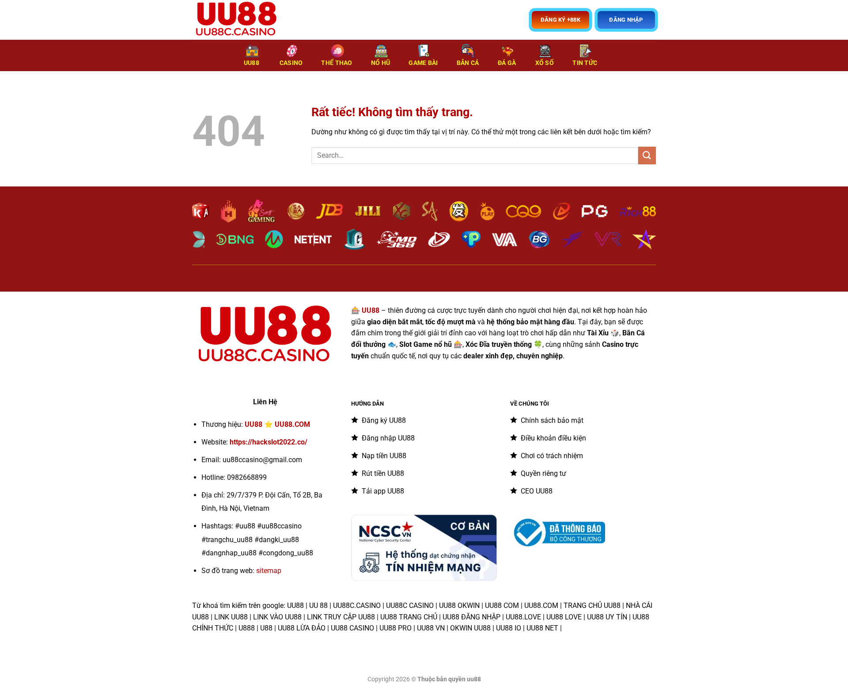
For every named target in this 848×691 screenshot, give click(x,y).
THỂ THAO (336, 63)
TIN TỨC (584, 63)
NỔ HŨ (380, 63)
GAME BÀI (423, 63)
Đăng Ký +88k (560, 19)
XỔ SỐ (544, 63)
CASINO (291, 63)
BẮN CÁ (468, 63)
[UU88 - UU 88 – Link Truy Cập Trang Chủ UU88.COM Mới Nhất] (236, 19)
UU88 (251, 63)
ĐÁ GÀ (507, 63)
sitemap (268, 570)
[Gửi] (647, 155)
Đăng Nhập (626, 19)
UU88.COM (292, 424)
